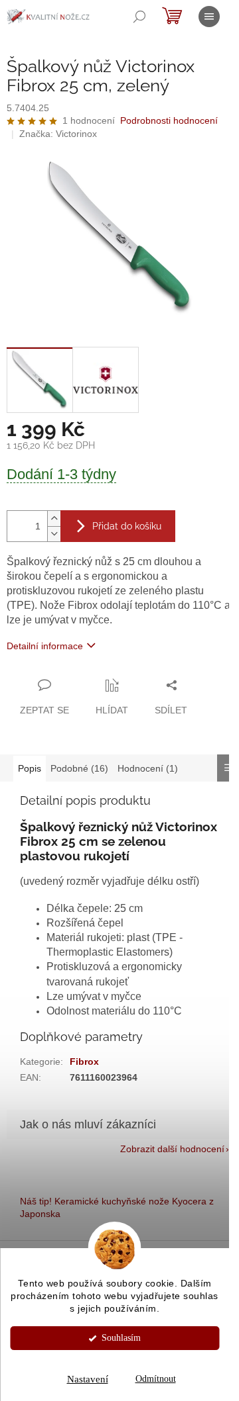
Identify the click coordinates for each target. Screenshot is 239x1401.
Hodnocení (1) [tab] (148, 768)
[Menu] (209, 16)
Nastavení (87, 1379)
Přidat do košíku (126, 526)
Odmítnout (155, 1379)
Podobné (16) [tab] (79, 768)
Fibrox (84, 1061)
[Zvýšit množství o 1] (53, 518)
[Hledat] (139, 16)
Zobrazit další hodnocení (172, 1149)
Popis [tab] (29, 768)
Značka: (58, 133)
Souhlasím (121, 1338)
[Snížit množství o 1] (53, 533)
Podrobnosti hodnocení (169, 120)
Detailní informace (45, 646)
